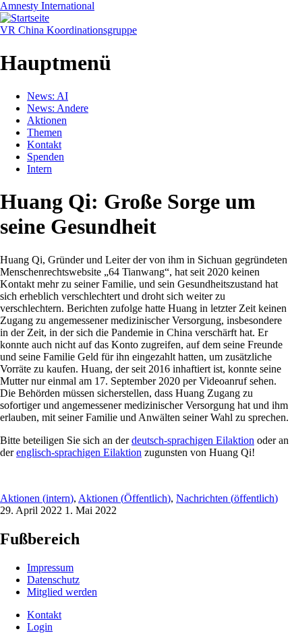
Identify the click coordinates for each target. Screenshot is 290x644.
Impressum (50, 567)
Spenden (45, 156)
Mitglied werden (62, 592)
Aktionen (47, 120)
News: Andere (57, 108)
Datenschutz (53, 579)
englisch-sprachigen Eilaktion (79, 452)
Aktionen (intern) (37, 498)
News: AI (47, 96)
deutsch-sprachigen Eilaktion (193, 440)
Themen (44, 132)
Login (40, 627)
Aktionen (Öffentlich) (124, 498)
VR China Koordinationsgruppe (68, 30)
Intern (39, 168)
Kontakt (44, 144)
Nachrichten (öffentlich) (227, 498)
